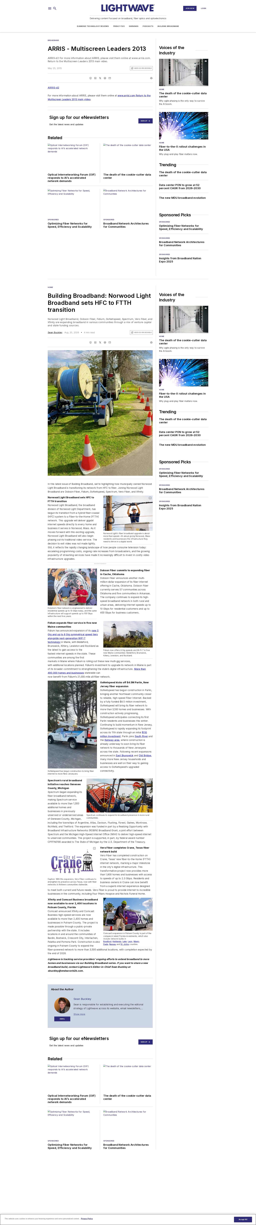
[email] (109, 78)
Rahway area (112, 734)
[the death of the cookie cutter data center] (183, 72)
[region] (128, 1219)
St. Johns (125, 939)
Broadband (53, 40)
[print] (151, 78)
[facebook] (90, 78)
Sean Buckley (55, 332)
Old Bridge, (145, 749)
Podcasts (148, 26)
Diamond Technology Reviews (93, 26)
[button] (50, 8)
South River (141, 730)
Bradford (107, 936)
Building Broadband (168, 26)
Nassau (112, 939)
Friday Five (119, 26)
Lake (125, 936)
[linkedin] (95, 78)
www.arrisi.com (126, 95)
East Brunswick (124, 749)
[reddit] (105, 78)
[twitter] (100, 78)
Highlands (117, 936)
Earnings (134, 26)
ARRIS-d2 (53, 87)
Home (161, 89)
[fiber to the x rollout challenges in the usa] (183, 125)
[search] (55, 8)
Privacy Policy (87, 1219)
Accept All (243, 1219)
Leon (130, 936)
